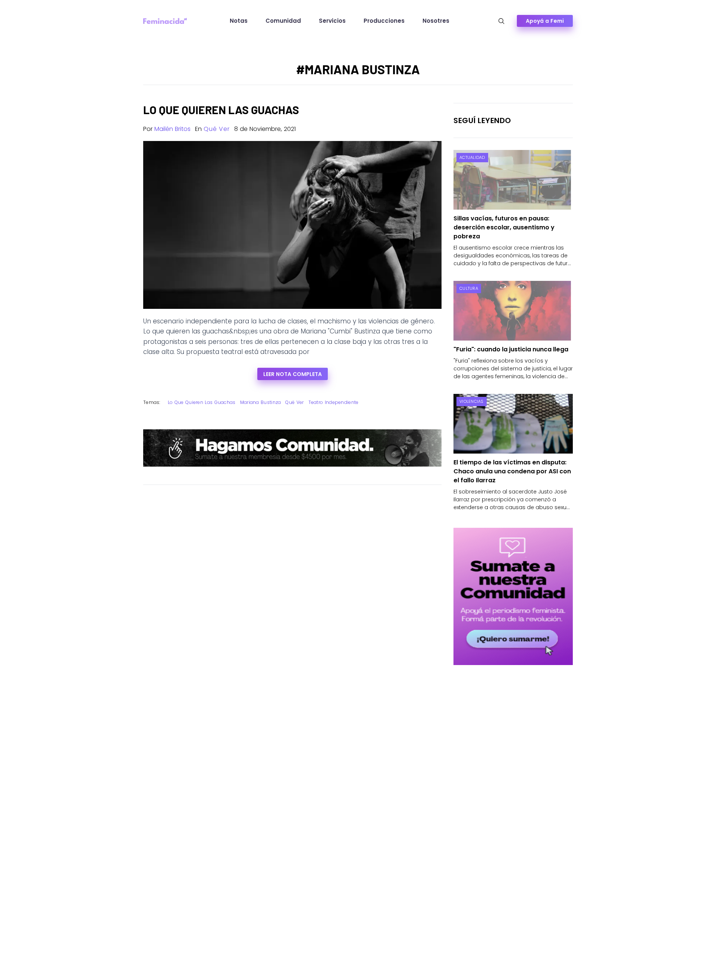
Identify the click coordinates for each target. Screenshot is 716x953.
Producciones (384, 21)
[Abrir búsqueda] (501, 21)
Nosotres (436, 21)
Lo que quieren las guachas (202, 402)
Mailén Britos (172, 129)
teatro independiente (333, 402)
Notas (239, 21)
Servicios (332, 21)
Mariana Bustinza (260, 402)
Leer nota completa (292, 374)
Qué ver (217, 129)
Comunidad (283, 21)
